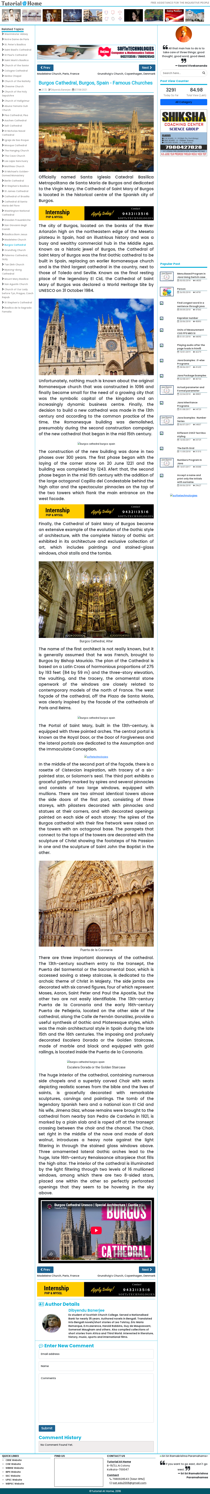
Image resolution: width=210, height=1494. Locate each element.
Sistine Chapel (12, 76)
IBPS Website (13, 1472)
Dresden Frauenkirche (17, 220)
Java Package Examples (191, 375)
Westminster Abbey (16, 34)
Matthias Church (14, 166)
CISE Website (13, 1464)
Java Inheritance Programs (187, 404)
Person (181, 289)
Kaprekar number (187, 318)
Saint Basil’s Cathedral (17, 49)
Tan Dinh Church (14, 264)
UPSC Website (14, 1479)
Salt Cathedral (13, 125)
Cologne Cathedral (16, 70)
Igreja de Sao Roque (16, 140)
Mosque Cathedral (15, 145)
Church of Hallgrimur (17, 100)
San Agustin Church (16, 284)
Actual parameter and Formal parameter (190, 389)
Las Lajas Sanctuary (16, 161)
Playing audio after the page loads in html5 (191, 346)
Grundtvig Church (15, 250)
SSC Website (13, 1475)
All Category (183, 102)
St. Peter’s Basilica (15, 44)
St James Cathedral (16, 191)
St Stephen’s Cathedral (18, 302)
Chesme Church (14, 86)
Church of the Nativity (17, 81)
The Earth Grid (185, 448)
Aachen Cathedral (15, 120)
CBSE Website (14, 1460)
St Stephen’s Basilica (16, 186)
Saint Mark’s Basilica (16, 60)
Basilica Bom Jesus (15, 234)
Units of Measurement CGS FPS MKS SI (190, 331)
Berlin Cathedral (14, 180)
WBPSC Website (15, 1483)
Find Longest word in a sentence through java (191, 304)
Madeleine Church (15, 239)
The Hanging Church (16, 150)
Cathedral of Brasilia (16, 196)
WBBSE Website (15, 1468)
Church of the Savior (16, 65)
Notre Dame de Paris (16, 39)
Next (146, 67)
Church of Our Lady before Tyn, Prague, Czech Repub (17, 293)
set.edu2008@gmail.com (129, 1483)
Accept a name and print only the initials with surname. (189, 479)
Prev (46, 67)
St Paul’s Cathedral (15, 55)
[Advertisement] (96, 35)
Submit (46, 1428)
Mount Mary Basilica (16, 279)
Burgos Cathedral (15, 245)
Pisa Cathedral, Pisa (16, 115)
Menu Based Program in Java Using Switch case (191, 275)
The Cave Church (14, 155)
